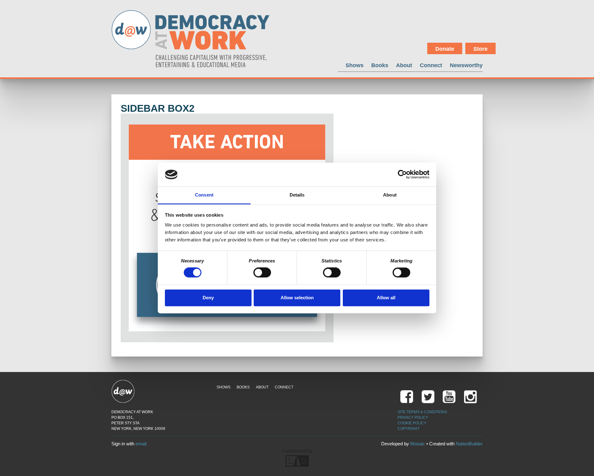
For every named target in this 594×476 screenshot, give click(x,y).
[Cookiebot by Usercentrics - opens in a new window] (402, 174)
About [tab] (390, 194)
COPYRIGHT (409, 428)
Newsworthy (466, 65)
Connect (431, 65)
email (141, 443)
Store (480, 49)
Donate (444, 49)
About (404, 65)
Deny (208, 297)
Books (379, 65)
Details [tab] (297, 194)
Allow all (386, 297)
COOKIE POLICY (412, 423)
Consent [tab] (204, 194)
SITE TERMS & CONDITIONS (422, 412)
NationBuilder (469, 443)
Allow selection (297, 297)
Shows (355, 65)
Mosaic (417, 443)
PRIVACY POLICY (413, 417)
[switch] (262, 273)
